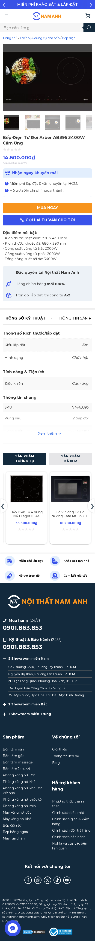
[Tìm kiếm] (89, 27)
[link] (47, 4)
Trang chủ (10, 38)
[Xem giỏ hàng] (88, 16)
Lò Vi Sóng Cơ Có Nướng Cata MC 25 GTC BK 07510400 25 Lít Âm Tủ (70, 518)
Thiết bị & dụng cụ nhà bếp (40, 38)
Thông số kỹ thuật (24, 318)
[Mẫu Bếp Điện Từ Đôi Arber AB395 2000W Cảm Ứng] (47, 110)
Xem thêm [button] (47, 433)
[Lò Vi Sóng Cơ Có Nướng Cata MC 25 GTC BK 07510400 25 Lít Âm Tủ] (70, 477)
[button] (4, 4)
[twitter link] (47, 880)
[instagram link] (38, 880)
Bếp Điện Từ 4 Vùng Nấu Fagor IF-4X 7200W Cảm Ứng (26, 516)
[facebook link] (28, 880)
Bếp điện (68, 38)
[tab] (27, 318)
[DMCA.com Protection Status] (34, 932)
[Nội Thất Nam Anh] (47, 16)
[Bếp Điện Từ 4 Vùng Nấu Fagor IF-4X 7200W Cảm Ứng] (26, 477)
